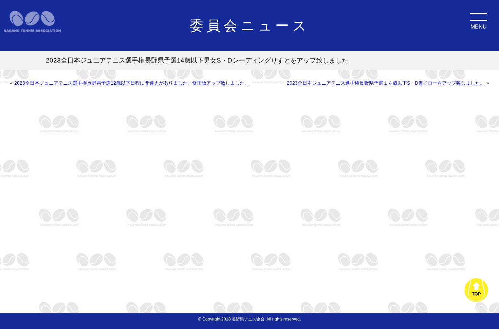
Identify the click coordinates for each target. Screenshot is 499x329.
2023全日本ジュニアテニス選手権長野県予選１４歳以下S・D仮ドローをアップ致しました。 (386, 83)
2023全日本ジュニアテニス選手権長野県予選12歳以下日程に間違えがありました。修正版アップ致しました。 (131, 83)
